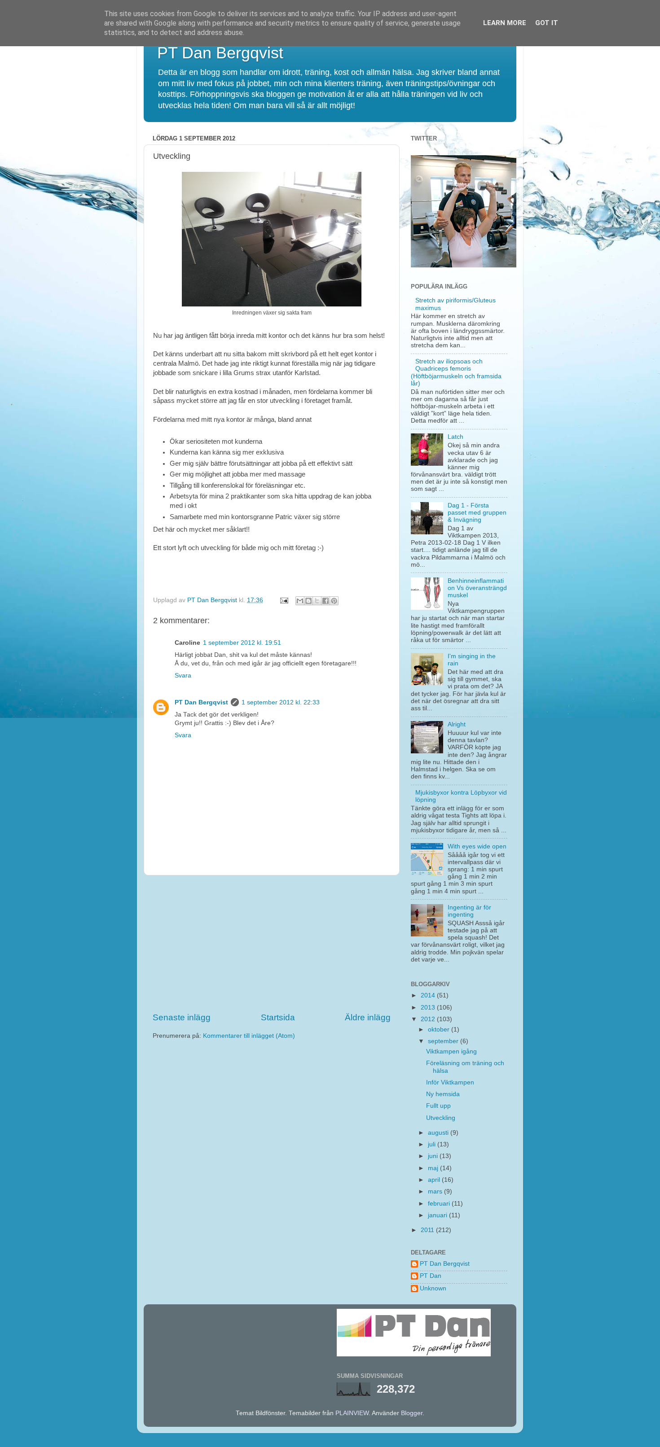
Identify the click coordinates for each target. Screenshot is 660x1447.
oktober (439, 1029)
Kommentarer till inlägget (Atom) (249, 1035)
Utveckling (440, 1118)
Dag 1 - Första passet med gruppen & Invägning (477, 512)
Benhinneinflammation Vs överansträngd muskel (477, 588)
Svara (183, 675)
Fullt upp (438, 1105)
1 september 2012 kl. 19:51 (242, 642)
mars (436, 1191)
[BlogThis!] (308, 600)
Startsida (278, 1017)
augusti (439, 1132)
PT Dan (430, 1275)
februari (440, 1203)
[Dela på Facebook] (325, 600)
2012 (429, 1019)
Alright (457, 724)
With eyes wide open (477, 846)
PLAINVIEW (352, 1413)
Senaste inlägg (182, 1017)
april (435, 1179)
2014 (429, 995)
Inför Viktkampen (450, 1082)
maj (434, 1168)
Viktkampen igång (451, 1051)
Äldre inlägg (368, 1017)
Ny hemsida (443, 1094)
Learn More (504, 23)
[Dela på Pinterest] (334, 600)
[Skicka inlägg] (283, 600)
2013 (429, 1007)
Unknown (433, 1288)
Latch (455, 436)
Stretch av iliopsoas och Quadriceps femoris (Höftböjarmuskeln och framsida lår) (456, 372)
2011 (428, 1230)
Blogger (411, 1413)
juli (432, 1144)
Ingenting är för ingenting (469, 911)
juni (434, 1156)
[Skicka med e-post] (299, 600)
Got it (546, 23)
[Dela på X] (316, 600)
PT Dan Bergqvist (220, 53)
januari (438, 1215)
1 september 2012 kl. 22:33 (281, 702)
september (444, 1041)
